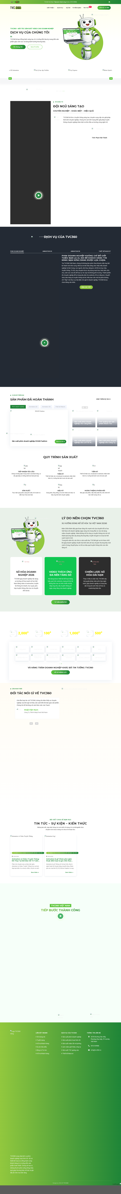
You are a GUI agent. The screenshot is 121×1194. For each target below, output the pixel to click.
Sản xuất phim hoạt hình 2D (71, 1040)
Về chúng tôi (41, 1037)
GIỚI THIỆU (50, 7)
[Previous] (10, 78)
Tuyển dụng (76, 7)
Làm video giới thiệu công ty (71, 1047)
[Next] (111, 78)
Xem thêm (34, 872)
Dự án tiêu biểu (42, 1047)
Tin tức (87, 7)
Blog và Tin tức (42, 1050)
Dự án (68, 7)
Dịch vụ (60, 7)
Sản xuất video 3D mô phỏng (71, 1043)
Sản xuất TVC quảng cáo (70, 1050)
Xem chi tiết (60, 441)
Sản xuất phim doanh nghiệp (71, 1037)
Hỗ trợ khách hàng (43, 1043)
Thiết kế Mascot (67, 1053)
